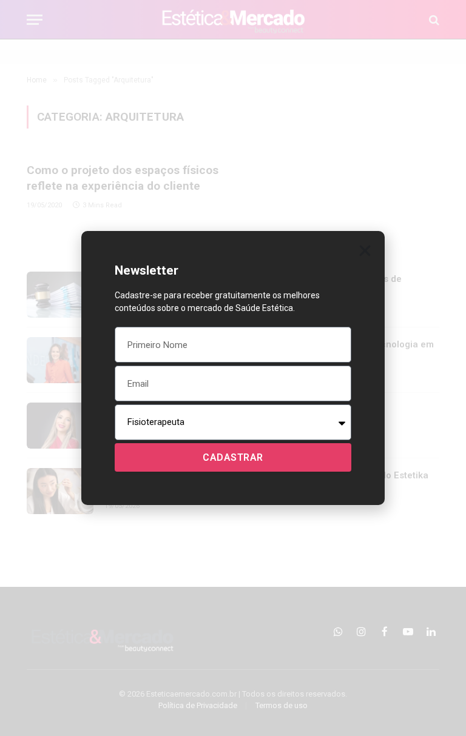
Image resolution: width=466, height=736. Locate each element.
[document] (233, 368)
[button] (365, 250)
